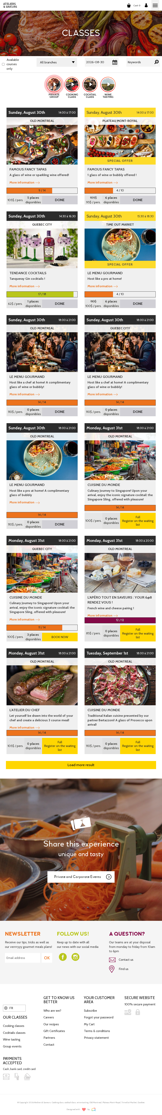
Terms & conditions (97, 1031)
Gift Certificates (54, 1031)
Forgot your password (98, 1017)
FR (10, 1008)
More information (21, 182)
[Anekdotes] (93, 1109)
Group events (12, 1046)
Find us (123, 969)
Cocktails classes (14, 1033)
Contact (48, 1044)
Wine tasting (11, 1039)
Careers (48, 1017)
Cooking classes (13, 1026)
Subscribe (90, 1010)
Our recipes (51, 1024)
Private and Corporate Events (77, 877)
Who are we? (52, 1010)
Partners (49, 1038)
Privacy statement (96, 1038)
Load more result (81, 765)
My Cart (89, 1024)
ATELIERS (10, 5)
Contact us (125, 959)
